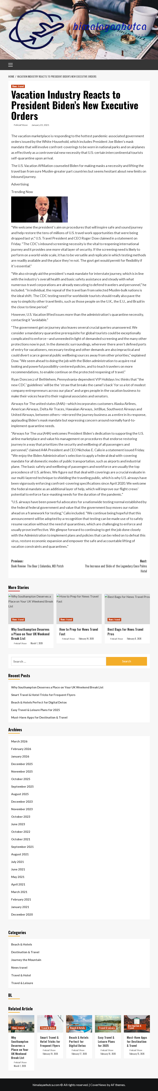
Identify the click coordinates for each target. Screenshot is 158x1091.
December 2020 (22, 914)
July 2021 (17, 861)
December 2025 (22, 764)
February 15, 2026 (137, 1053)
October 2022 (20, 831)
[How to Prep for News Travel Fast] (79, 609)
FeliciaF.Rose (21, 125)
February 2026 (21, 749)
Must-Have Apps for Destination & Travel (39, 717)
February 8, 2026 (134, 638)
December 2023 (22, 801)
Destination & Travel (25, 952)
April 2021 (18, 884)
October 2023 (20, 816)
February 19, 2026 (50, 1053)
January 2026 (20, 756)
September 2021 (22, 846)
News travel (18, 86)
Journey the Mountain (26, 960)
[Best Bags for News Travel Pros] (127, 609)
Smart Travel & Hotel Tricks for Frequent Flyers (43, 695)
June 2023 (18, 824)
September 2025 (22, 786)
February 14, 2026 (86, 638)
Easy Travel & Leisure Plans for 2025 (35, 710)
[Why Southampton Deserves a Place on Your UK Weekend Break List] (31, 609)
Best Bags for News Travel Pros (125, 631)
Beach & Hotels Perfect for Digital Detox (39, 702)
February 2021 (21, 899)
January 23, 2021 (40, 125)
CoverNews (98, 1085)
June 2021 (18, 869)
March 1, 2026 (37, 643)
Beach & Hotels (21, 944)
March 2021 (19, 892)
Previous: (37, 563)
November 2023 (22, 809)
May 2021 (17, 877)
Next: (116, 566)
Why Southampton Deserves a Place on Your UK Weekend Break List (30, 634)
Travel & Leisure (22, 983)
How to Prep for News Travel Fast (78, 631)
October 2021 (20, 839)
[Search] (145, 64)
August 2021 (20, 854)
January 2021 (20, 907)
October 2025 (20, 779)
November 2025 (22, 771)
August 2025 (20, 794)
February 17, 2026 (79, 1053)
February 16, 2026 (108, 1053)
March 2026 (19, 741)
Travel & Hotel (21, 975)
